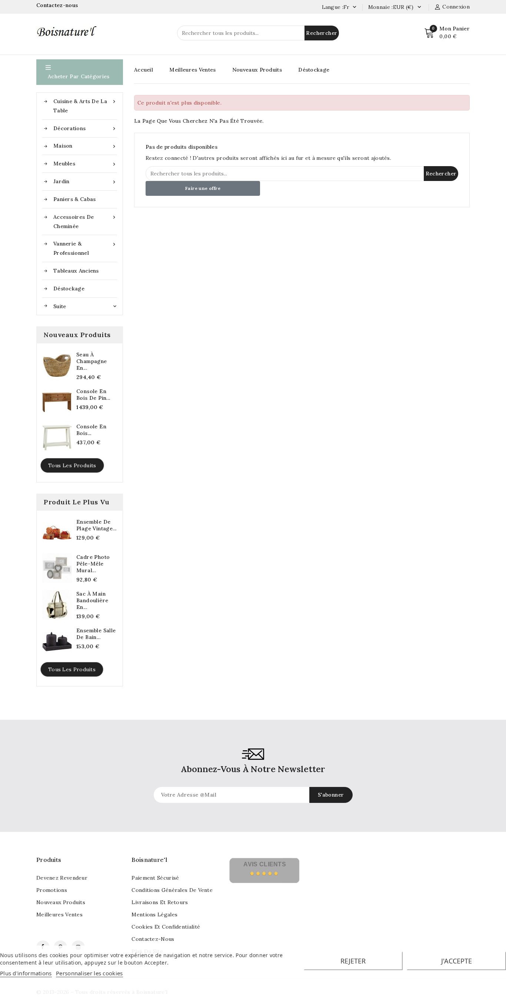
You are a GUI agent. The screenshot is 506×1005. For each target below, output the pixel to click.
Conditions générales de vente (172, 890)
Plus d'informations (26, 973)
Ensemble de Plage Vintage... (96, 525)
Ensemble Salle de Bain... (96, 633)
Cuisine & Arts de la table (85, 106)
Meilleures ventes (59, 914)
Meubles (85, 163)
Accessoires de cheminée (85, 222)
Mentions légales (154, 914)
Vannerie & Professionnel (85, 248)
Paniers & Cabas (74, 199)
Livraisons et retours (160, 902)
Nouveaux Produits (257, 69)
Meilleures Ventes (192, 69)
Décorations (85, 128)
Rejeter (353, 960)
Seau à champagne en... (91, 361)
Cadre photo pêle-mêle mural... (93, 564)
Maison (85, 145)
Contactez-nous (58, 5)
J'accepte (456, 960)
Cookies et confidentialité (166, 926)
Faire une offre (202, 188)
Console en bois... (91, 429)
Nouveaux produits (60, 902)
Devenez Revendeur (61, 877)
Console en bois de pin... (93, 394)
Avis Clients (264, 864)
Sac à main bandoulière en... (92, 600)
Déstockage (68, 288)
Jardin (85, 181)
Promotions (51, 890)
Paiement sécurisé (155, 877)
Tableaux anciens (76, 270)
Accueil (143, 69)
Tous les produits (72, 465)
